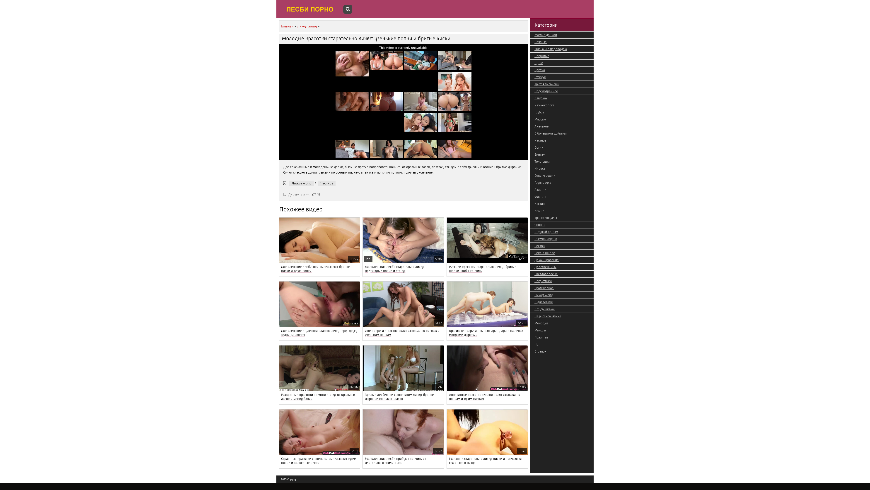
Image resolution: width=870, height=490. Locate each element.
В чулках (540, 98)
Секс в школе (544, 253)
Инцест (539, 169)
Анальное (541, 126)
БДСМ (538, 63)
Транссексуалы (545, 218)
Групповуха (542, 183)
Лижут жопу (302, 183)
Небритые (541, 56)
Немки (539, 211)
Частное (326, 183)
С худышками (544, 309)
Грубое (539, 112)
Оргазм (539, 70)
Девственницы (545, 267)
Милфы (540, 330)
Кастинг (540, 204)
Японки (539, 225)
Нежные (540, 42)
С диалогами (543, 302)
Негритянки (543, 281)
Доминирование (546, 260)
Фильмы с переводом (550, 49)
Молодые (541, 323)
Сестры (539, 246)
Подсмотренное (546, 91)
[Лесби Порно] (310, 9)
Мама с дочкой (545, 35)
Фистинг (540, 197)
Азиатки (540, 190)
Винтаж (539, 154)
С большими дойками (550, 133)
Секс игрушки (544, 176)
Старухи (540, 77)
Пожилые (541, 337)
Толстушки (542, 161)
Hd (536, 344)
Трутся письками (546, 84)
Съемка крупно (545, 239)
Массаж (540, 119)
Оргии (538, 147)
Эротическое (544, 288)
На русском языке (547, 316)
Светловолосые (546, 274)
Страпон (540, 351)
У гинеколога (544, 105)
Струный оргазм (546, 232)
